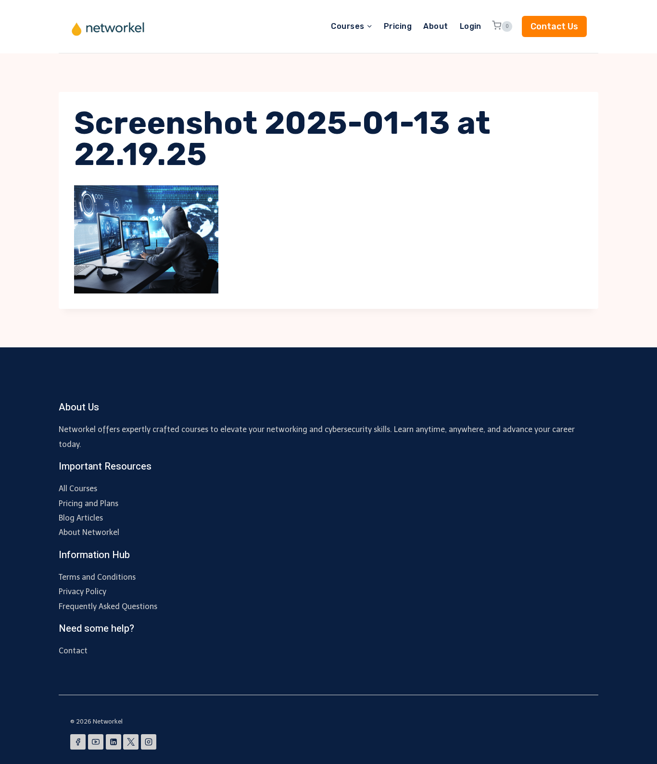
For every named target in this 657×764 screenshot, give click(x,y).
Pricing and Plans (88, 503)
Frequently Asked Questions (108, 606)
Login (470, 26)
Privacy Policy (82, 591)
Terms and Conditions (97, 577)
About (435, 26)
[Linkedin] (113, 742)
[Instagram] (148, 742)
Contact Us (554, 26)
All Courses (78, 488)
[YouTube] (95, 742)
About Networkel (89, 532)
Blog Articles (81, 517)
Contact (73, 650)
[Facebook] (78, 742)
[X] (131, 742)
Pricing (398, 26)
